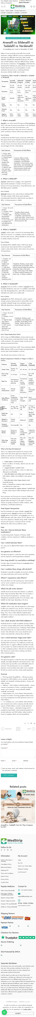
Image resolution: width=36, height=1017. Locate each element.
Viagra (18, 182)
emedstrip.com (9, 49)
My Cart (20, 863)
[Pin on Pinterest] (31, 723)
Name (3, 761)
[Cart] (34, 7)
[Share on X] (25, 723)
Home (2, 11)
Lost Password (22, 872)
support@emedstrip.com (25, 896)
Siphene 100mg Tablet (7, 898)
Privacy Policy (5, 879)
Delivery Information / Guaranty (7, 860)
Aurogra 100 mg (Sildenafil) (9, 904)
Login (19, 860)
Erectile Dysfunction (20, 11)
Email (14, 761)
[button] (4, 1012)
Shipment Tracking (23, 869)
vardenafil (24, 515)
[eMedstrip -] (18, 7)
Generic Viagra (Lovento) (8, 901)
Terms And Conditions (7, 873)
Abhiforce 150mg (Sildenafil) (9, 907)
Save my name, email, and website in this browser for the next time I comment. (18, 769)
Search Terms (5, 876)
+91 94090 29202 (26, 890)
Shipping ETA (4, 870)
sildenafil (26, 287)
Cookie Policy (5, 882)
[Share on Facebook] (28, 723)
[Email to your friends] (34, 723)
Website (25, 761)
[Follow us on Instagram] (11, 850)
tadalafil (3, 515)
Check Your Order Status (25, 866)
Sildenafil (3, 182)
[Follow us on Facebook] (4, 850)
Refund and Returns (6, 867)
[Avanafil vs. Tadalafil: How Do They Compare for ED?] (18, 806)
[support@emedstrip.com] (19, 894)
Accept (18, 1013)
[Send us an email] (8, 850)
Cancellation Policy (6, 864)
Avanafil (15, 462)
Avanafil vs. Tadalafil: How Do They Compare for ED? (17, 826)
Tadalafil (3, 232)
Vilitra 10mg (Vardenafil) (7, 890)
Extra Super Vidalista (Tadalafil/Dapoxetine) (7, 894)
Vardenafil (3, 287)
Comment (4, 748)
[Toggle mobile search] (5, 6)
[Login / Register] (31, 7)
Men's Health (9, 11)
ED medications (30, 123)
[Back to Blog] (18, 729)
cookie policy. (27, 1009)
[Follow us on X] (1, 850)
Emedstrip (22, 64)
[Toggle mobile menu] (2, 7)
